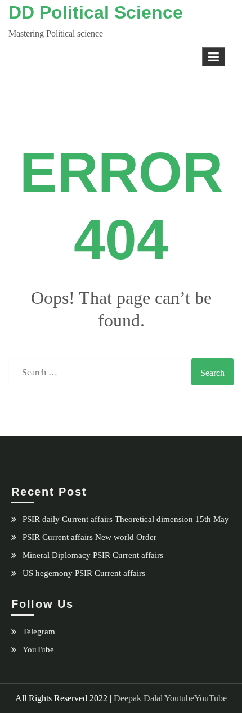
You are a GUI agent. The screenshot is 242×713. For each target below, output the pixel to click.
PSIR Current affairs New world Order (89, 537)
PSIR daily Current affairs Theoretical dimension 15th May (126, 519)
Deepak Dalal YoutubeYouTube (170, 698)
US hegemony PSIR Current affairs (84, 573)
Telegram (39, 631)
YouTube (38, 649)
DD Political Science (95, 12)
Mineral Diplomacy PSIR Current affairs (93, 555)
